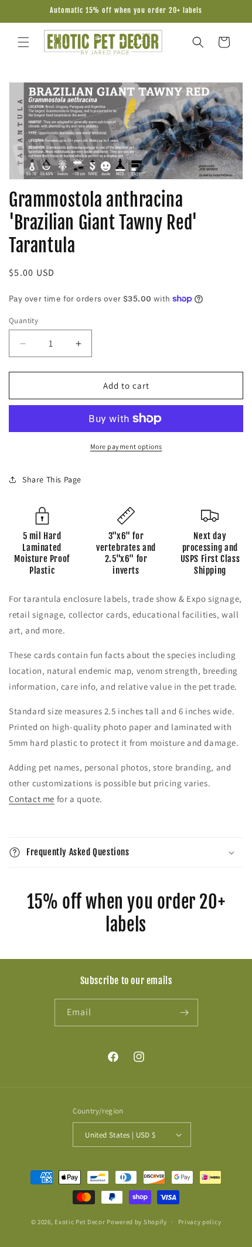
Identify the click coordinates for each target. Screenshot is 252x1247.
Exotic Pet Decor (80, 1222)
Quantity (23, 321)
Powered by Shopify (137, 1222)
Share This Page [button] (51, 479)
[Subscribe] (184, 1012)
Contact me (32, 798)
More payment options (126, 446)
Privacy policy (200, 1222)
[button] (23, 42)
